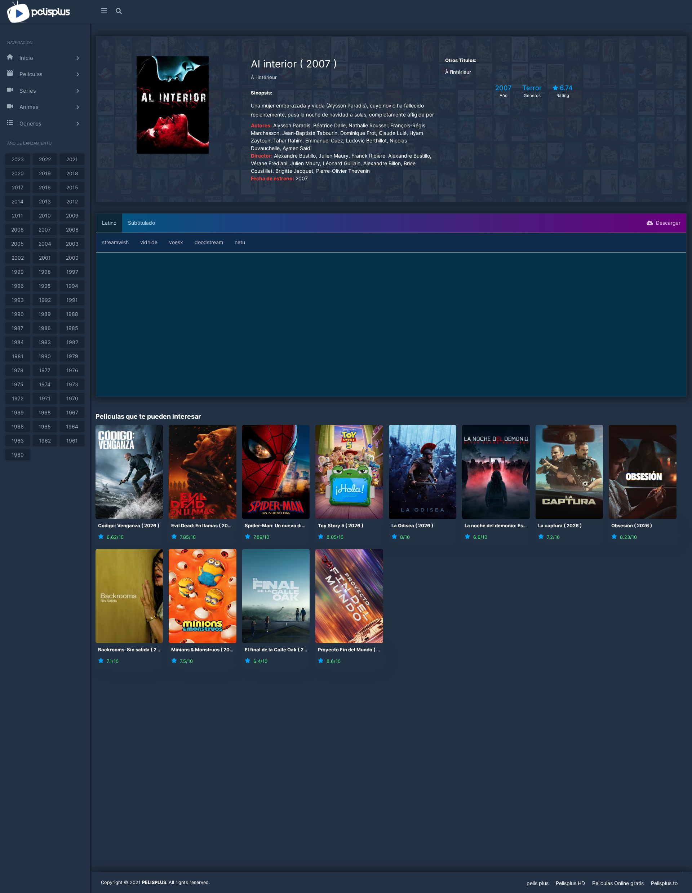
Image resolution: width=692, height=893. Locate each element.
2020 (18, 173)
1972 (17, 398)
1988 (72, 314)
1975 (17, 384)
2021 (72, 159)
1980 (45, 356)
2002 (18, 258)
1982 (72, 342)
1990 (18, 314)
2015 (72, 187)
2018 (72, 173)
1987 (17, 328)
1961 (72, 440)
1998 (45, 272)
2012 (72, 201)
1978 (17, 370)
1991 (72, 300)
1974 (44, 384)
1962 (45, 440)
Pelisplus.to (664, 883)
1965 (45, 426)
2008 (17, 229)
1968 (45, 412)
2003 (72, 244)
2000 (72, 258)
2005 (17, 244)
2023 (18, 159)
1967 (72, 412)
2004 (45, 244)
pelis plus (538, 883)
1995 (45, 286)
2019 (45, 173)
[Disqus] (391, 774)
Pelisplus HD (570, 883)
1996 (18, 286)
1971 (44, 398)
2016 (45, 187)
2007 (45, 229)
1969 (18, 412)
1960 (18, 455)
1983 (45, 342)
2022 (45, 159)
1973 (72, 384)
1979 (72, 356)
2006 (72, 229)
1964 (72, 426)
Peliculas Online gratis (618, 883)
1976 (72, 370)
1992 (45, 300)
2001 (45, 258)
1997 (72, 272)
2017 (17, 187)
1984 (18, 342)
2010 (45, 215)
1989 (45, 314)
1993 (18, 300)
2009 (72, 215)
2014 (17, 201)
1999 (18, 272)
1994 (72, 286)
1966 (18, 426)
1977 (44, 370)
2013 (45, 201)
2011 (17, 215)
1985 (72, 328)
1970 (72, 398)
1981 (17, 356)
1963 (18, 440)
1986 (45, 328)
